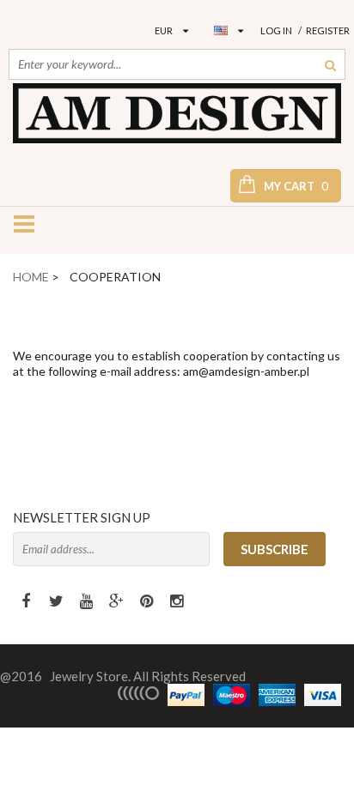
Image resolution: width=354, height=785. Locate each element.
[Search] (330, 64)
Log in (276, 30)
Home (31, 276)
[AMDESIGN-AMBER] (177, 113)
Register (328, 30)
